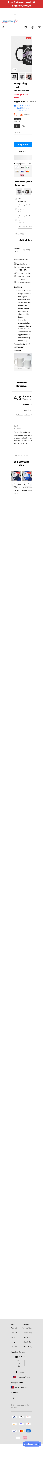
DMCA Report (15, 1346)
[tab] (16, 455)
